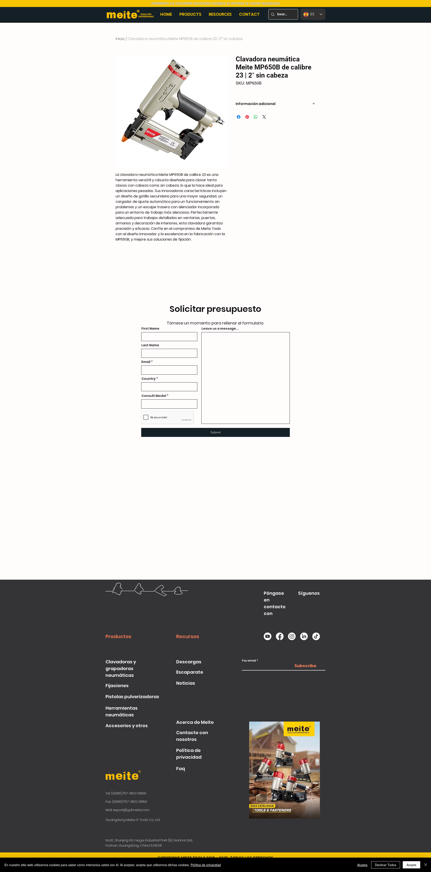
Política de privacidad (206, 865)
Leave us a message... (220, 328)
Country (148, 378)
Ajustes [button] (362, 865)
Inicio (120, 38)
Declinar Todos (385, 865)
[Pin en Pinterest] (247, 117)
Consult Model (153, 395)
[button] (190, 14)
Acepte (411, 865)
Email (145, 361)
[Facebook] (280, 636)
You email (249, 660)
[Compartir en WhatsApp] (255, 117)
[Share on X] (264, 117)
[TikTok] (316, 636)
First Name (150, 328)
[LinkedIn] (304, 636)
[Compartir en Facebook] (238, 117)
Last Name (150, 345)
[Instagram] (292, 636)
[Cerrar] (425, 864)
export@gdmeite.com (131, 809)
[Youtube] (267, 636)
